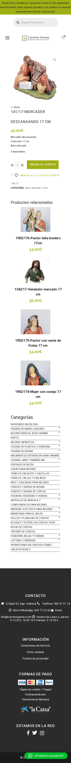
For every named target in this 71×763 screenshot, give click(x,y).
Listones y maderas (23, 540)
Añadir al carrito (42, 164)
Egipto (15, 437)
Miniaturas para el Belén (27, 513)
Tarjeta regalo (21, 549)
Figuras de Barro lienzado (27, 428)
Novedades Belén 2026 (24, 424)
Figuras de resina (22, 451)
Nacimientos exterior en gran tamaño (35, 455)
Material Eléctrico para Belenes (32, 509)
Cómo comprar (35, 652)
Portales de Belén (22, 464)
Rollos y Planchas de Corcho (30, 518)
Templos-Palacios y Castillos (30, 473)
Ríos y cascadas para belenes (30, 482)
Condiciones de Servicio (35, 645)
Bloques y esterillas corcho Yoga (33, 522)
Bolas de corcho (21, 527)
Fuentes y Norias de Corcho (28, 491)
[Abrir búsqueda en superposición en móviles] (36, 22)
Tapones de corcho (23, 531)
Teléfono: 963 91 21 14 (55, 603)
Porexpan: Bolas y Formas (27, 536)
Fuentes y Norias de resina (28, 486)
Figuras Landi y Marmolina (28, 460)
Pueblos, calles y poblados (28, 478)
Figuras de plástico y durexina (30, 446)
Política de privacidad (35, 658)
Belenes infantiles (22, 442)
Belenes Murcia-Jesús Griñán (29, 433)
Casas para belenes (23, 469)
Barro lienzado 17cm (36, 187)
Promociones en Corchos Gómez (31, 544)
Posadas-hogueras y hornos (29, 495)
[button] (54, 59)
